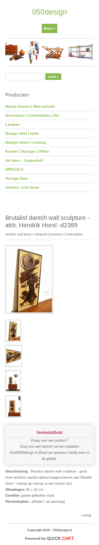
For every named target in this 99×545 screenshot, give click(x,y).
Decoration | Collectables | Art (32, 115)
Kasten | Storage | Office (27, 151)
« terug (86, 515)
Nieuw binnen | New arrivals (30, 106)
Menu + (50, 28)
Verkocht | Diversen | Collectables (59, 234)
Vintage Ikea (16, 178)
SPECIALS (14, 169)
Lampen (12, 124)
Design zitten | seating (25, 142)
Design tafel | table (22, 133)
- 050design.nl (61, 530)
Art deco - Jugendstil (24, 160)
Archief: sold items (22, 187)
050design (49, 12)
